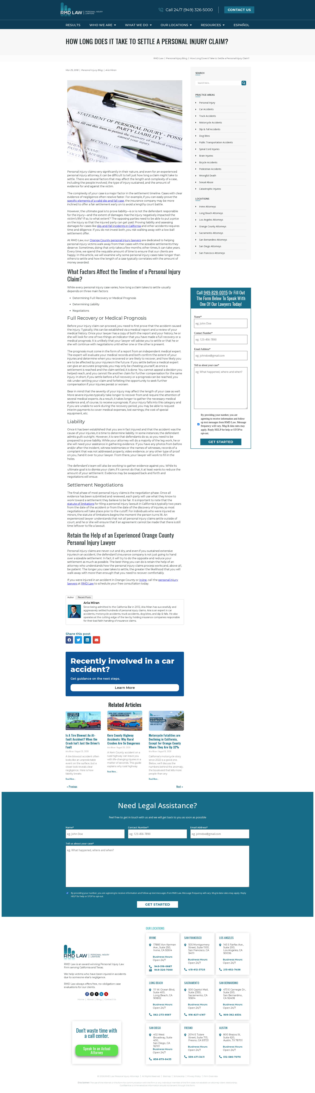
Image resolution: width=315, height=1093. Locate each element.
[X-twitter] (97, 994)
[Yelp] (106, 994)
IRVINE (152, 937)
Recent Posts (84, 597)
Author (70, 597)
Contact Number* (203, 333)
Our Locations (174, 25)
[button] (69, 640)
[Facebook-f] (87, 994)
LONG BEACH (156, 983)
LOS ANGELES (226, 937)
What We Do (136, 25)
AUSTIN (223, 1028)
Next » (179, 787)
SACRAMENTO (191, 983)
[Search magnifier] (244, 83)
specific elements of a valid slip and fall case (95, 200)
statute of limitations (80, 503)
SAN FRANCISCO (193, 937)
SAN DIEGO (155, 1028)
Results (73, 25)
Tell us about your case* (206, 365)
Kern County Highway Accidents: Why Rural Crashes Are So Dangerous (123, 739)
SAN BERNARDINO (228, 983)
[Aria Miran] (74, 620)
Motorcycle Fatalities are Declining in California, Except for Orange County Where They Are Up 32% (165, 741)
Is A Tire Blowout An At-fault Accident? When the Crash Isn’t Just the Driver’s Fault (83, 741)
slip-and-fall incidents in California (119, 226)
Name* (198, 316)
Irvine (143, 580)
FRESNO (188, 1028)
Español (241, 25)
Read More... (71, 778)
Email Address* (202, 349)
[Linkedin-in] (101, 994)
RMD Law (87, 583)
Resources (211, 25)
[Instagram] (92, 994)
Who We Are (100, 25)
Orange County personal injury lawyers (115, 240)
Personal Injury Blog (92, 70)
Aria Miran (91, 603)
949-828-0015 (216, 292)
